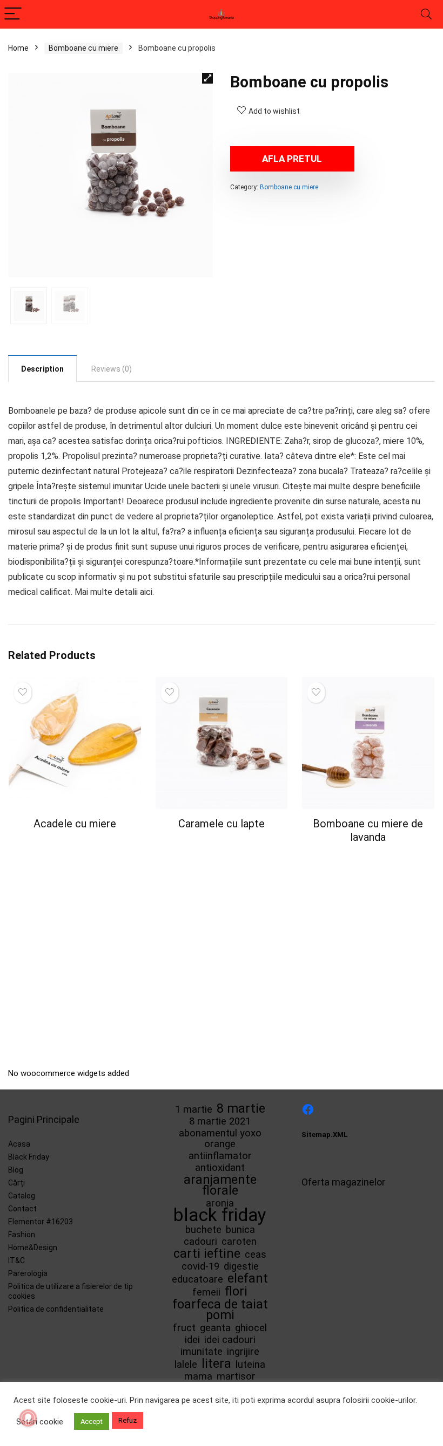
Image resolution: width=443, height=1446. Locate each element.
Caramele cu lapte (221, 823)
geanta (215, 1327)
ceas (255, 1254)
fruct (184, 1327)
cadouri (200, 1241)
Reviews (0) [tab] (111, 369)
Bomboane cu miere (83, 48)
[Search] (426, 14)
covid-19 (200, 1266)
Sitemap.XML (324, 1134)
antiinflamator (220, 1155)
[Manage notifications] (28, 1418)
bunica (240, 1229)
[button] (207, 78)
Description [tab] (42, 369)
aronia (220, 1203)
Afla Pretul (292, 158)
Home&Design (32, 1247)
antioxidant (220, 1167)
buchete (203, 1229)
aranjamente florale (220, 1185)
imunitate (201, 1351)
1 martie (193, 1109)
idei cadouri (230, 1339)
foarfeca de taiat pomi (220, 1309)
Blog (15, 1170)
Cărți (16, 1182)
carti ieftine (206, 1253)
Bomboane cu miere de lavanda (368, 830)
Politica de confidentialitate (56, 1309)
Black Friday (28, 1157)
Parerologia (28, 1273)
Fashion (21, 1234)
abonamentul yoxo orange (220, 1138)
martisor (236, 1376)
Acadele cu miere (74, 823)
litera (216, 1363)
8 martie (241, 1108)
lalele (185, 1364)
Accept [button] (91, 1421)
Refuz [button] (127, 1420)
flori (236, 1291)
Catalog (21, 1195)
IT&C (16, 1260)
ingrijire (243, 1351)
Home (18, 48)
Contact (22, 1208)
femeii (206, 1292)
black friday (219, 1215)
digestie (241, 1266)
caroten (239, 1241)
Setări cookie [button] (39, 1422)
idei (192, 1339)
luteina (250, 1364)
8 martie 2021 (220, 1121)
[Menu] (13, 14)
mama (198, 1376)
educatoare (197, 1279)
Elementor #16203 (40, 1221)
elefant (247, 1278)
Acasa (19, 1144)
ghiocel (251, 1327)
